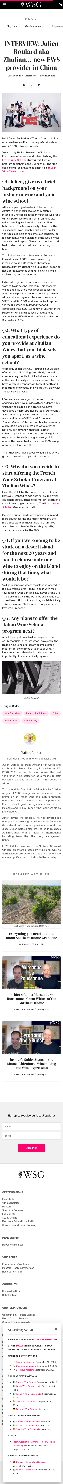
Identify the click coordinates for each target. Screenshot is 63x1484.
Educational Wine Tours (15, 1264)
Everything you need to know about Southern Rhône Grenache (31, 935)
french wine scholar (36, 713)
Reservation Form (12, 1271)
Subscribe (31, 1147)
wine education (12, 713)
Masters (6, 1206)
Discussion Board (12, 1291)
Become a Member (12, 1244)
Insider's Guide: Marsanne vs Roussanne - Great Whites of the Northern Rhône (31, 998)
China (55, 713)
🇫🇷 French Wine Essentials (26, 1421)
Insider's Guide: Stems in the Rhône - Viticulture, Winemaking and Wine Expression (31, 1063)
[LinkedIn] (38, 85)
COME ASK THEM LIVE (44, 1339)
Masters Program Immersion (18, 1267)
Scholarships (9, 1295)
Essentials (8, 1199)
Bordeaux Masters (23, 1370)
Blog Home (12, 26)
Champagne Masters (26, 1366)
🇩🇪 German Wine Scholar (25, 1409)
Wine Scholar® (10, 1202)
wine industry (30, 720)
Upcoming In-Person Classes (18, 1314)
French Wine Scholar (14, 160)
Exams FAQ (8, 1214)
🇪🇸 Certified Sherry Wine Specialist (29, 1462)
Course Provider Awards (16, 1322)
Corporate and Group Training (19, 1225)
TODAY (20, 1346)
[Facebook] (24, 85)
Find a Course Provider (15, 1318)
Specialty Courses (12, 1210)
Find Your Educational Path (18, 1221)
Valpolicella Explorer (24, 1469)
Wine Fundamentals (34, 26)
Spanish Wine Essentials (27, 1429)
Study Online (9, 1217)
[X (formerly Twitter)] (31, 85)
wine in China (11, 720)
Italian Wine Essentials (26, 1425)
